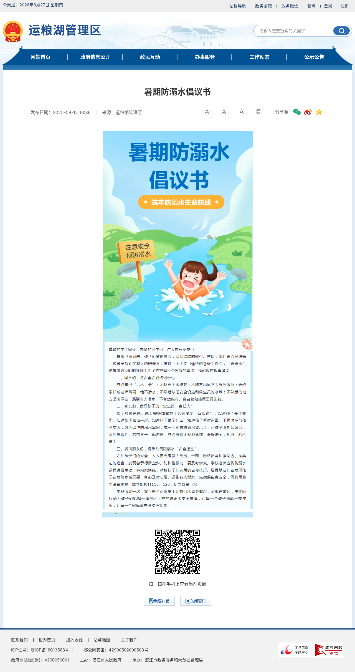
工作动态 (260, 57)
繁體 (311, 6)
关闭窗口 (198, 600)
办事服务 (205, 57)
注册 (345, 6)
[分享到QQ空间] (319, 112)
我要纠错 (161, 600)
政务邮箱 (263, 6)
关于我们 (129, 640)
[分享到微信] (297, 112)
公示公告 (314, 57)
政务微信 (290, 6)
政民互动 (150, 57)
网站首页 (40, 57)
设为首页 (47, 640)
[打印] (258, 112)
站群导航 (237, 6)
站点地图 (101, 640)
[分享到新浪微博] (308, 112)
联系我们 (19, 640)
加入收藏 (74, 640)
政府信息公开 (95, 57)
